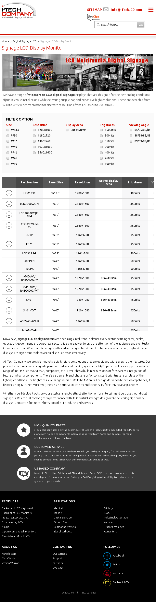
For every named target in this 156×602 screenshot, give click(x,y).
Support (57, 558)
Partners (58, 563)
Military (108, 508)
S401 (29, 299)
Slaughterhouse (63, 531)
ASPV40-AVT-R (29, 321)
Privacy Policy (88, 592)
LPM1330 (30, 193)
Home (5, 41)
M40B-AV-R (29, 330)
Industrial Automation (116, 517)
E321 (29, 244)
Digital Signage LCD (24, 41)
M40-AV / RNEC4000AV (29, 278)
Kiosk (107, 512)
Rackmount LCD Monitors (16, 512)
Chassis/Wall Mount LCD (16, 536)
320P (29, 235)
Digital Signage (63, 517)
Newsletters (9, 553)
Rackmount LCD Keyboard (17, 508)
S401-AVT (29, 310)
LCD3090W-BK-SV (29, 225)
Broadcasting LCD (12, 522)
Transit (58, 512)
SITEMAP (94, 10)
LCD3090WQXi (29, 203)
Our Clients (8, 558)
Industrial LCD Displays (15, 517)
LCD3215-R (29, 253)
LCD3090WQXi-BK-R (29, 215)
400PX (29, 268)
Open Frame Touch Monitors (19, 531)
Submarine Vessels (65, 526)
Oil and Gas (60, 522)
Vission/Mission (10, 563)
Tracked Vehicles (114, 526)
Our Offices (60, 553)
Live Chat (58, 567)
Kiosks (5, 526)
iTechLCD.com (68, 592)
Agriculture (110, 531)
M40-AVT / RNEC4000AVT (29, 289)
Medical (58, 508)
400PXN (29, 261)
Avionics (108, 522)
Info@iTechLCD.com (126, 10)
